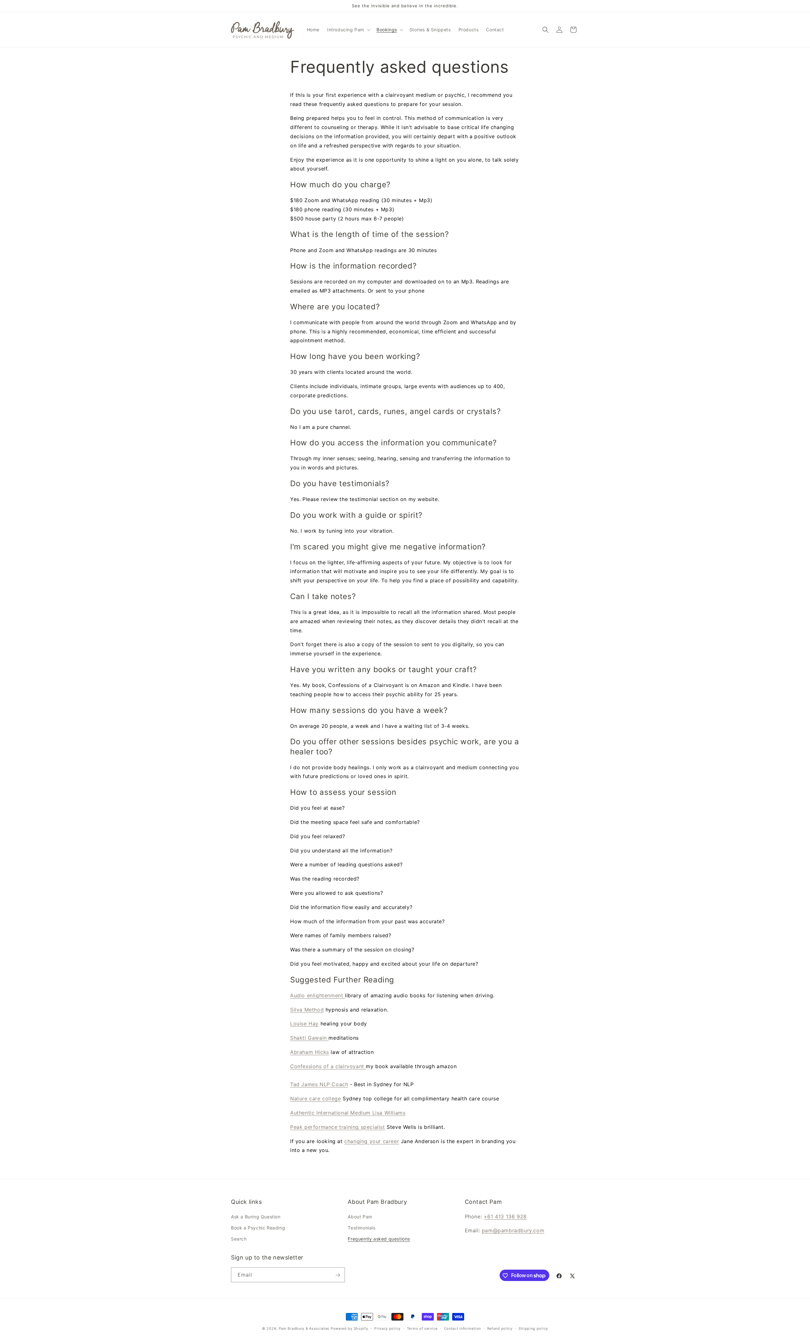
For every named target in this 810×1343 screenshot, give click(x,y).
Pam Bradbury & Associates (304, 1328)
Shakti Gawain (309, 1038)
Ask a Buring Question (256, 1216)
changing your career (371, 1141)
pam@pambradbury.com (513, 1230)
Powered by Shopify (349, 1328)
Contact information (462, 1328)
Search (239, 1238)
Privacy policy (387, 1328)
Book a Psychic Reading (258, 1227)
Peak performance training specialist (337, 1127)
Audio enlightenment (317, 995)
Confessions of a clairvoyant (328, 1066)
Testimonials (361, 1227)
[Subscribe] (338, 1275)
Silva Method (307, 1009)
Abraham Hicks (309, 1052)
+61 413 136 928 (505, 1216)
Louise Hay (304, 1023)
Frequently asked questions (379, 1238)
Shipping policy (533, 1328)
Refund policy (500, 1328)
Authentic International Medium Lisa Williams (347, 1113)
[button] (348, 29)
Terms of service (422, 1328)
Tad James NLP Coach (319, 1084)
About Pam (360, 1216)
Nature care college (315, 1098)
